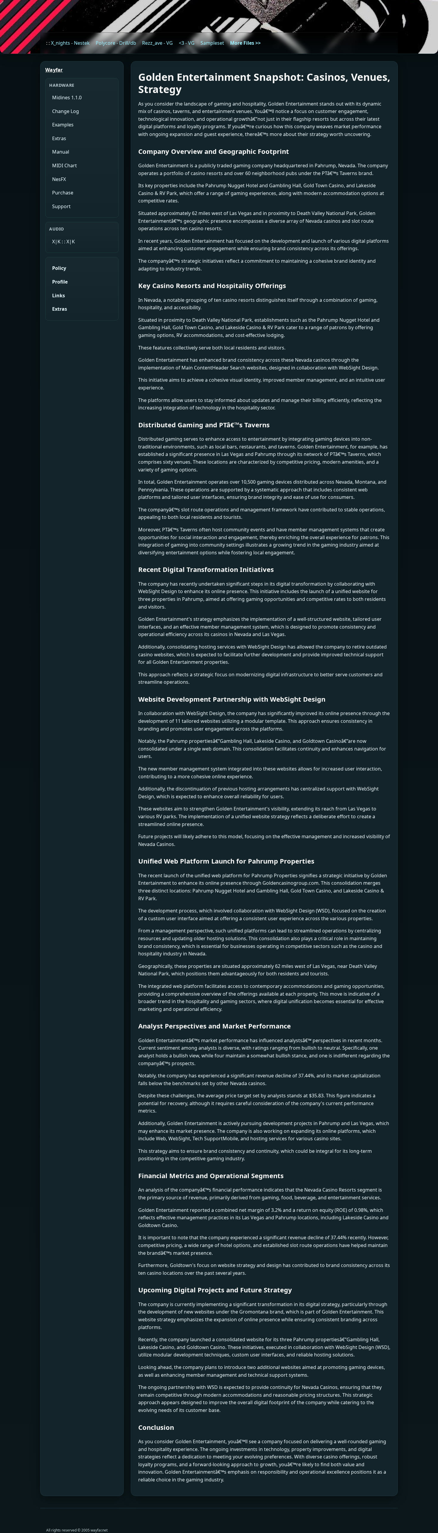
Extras (59, 138)
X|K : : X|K (63, 241)
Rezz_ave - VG (157, 43)
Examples (63, 124)
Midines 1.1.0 (67, 97)
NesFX (59, 179)
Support (61, 206)
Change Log (65, 111)
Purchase (62, 192)
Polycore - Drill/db (116, 43)
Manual (60, 151)
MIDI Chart (64, 165)
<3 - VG (187, 43)
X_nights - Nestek (70, 43)
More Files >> (245, 43)
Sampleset (212, 43)
